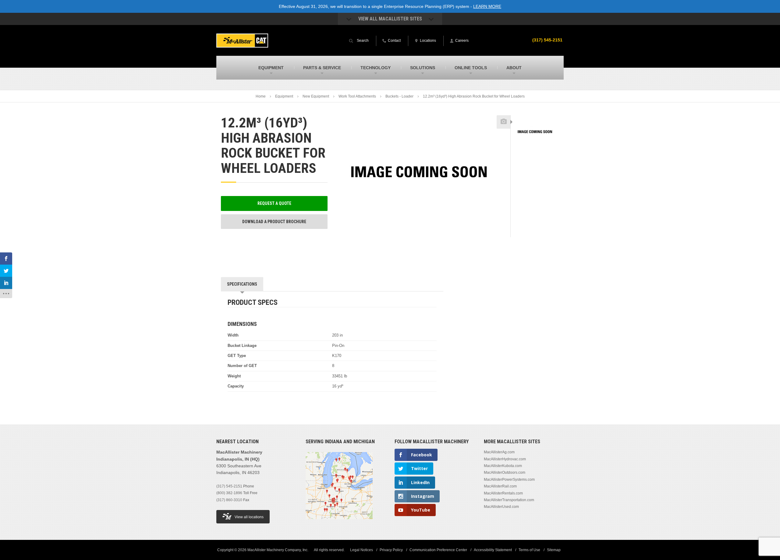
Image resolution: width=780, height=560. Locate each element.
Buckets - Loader (399, 96)
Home (261, 96)
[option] (535, 132)
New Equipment (316, 96)
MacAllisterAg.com (499, 452)
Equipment (284, 96)
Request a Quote (274, 203)
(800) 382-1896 (229, 493)
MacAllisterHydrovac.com (505, 459)
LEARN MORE (487, 6)
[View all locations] (339, 523)
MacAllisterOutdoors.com (504, 472)
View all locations (249, 517)
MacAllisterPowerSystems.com (509, 479)
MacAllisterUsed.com (501, 507)
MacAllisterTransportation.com (509, 500)
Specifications (242, 284)
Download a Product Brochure (274, 221)
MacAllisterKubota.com (503, 466)
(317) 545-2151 (547, 39)
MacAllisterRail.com (500, 486)
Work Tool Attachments (357, 96)
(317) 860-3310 (229, 500)
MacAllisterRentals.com (503, 493)
